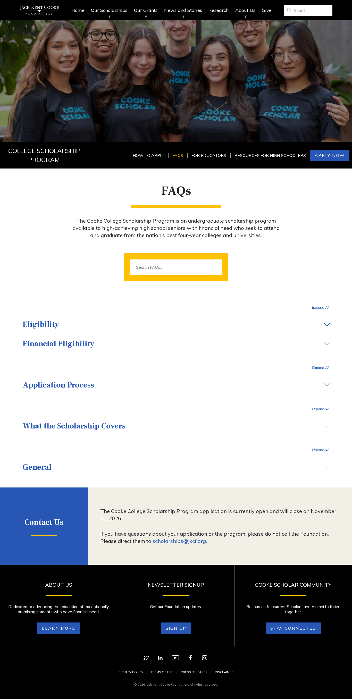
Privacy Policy (131, 672)
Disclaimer (224, 672)
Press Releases (194, 672)
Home (78, 10)
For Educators (208, 155)
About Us (245, 10)
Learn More (58, 628)
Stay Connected (293, 628)
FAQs (177, 155)
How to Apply (148, 155)
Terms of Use (162, 672)
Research (218, 10)
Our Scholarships (109, 10)
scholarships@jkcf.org (179, 541)
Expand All (320, 307)
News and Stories (183, 10)
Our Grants (145, 10)
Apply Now (330, 155)
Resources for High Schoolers (270, 155)
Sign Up (176, 628)
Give (267, 10)
